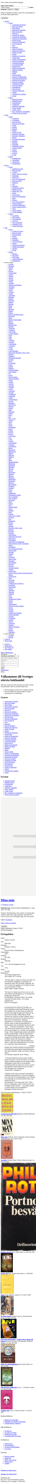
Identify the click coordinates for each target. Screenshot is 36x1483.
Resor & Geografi (17, 82)
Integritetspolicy (9, 1445)
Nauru (10, 490)
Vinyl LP (15, 221)
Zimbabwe (11, 632)
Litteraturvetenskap (18, 63)
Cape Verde (12, 332)
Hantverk (15, 47)
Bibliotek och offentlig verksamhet (15, 1421)
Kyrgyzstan (11, 436)
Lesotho (10, 441)
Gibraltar (11, 387)
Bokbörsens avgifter (11, 1434)
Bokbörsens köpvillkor (11, 1420)
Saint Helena (12, 535)
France (10, 375)
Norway (10, 271)
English (10, 637)
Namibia (11, 488)
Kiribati (10, 431)
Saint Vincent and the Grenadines (18, 543)
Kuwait (10, 434)
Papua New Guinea (14, 516)
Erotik (14, 125)
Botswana (11, 316)
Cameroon (11, 330)
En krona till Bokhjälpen (12, 1447)
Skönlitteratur (16, 87)
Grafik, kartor (16, 110)
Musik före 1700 (17, 191)
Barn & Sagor (16, 122)
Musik (14, 73)
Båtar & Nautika (17, 32)
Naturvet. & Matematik (19, 77)
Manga (14, 137)
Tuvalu (10, 608)
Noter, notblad (16, 108)
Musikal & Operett (18, 188)
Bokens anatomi (9, 1456)
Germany (11, 386)
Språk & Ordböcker (18, 91)
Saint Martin (12, 540)
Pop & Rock (16, 195)
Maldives (11, 457)
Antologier (15, 118)
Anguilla (11, 283)
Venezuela (11, 623)
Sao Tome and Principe (15, 549)
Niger (10, 502)
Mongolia (11, 477)
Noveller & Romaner (18, 139)
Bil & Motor (16, 28)
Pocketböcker (16, 103)
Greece (10, 389)
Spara (16, 9)
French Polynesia (13, 379)
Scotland (11, 552)
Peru (9, 519)
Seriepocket (15, 162)
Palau (10, 512)
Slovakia (11, 564)
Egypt (10, 361)
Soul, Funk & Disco (18, 202)
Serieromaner (16, 163)
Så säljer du (8, 1431)
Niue (9, 505)
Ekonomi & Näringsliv (19, 37)
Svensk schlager (17, 203)
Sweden (10, 264)
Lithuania (11, 445)
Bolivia (10, 313)
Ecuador (11, 360)
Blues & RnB (16, 170)
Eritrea (10, 365)
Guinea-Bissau (12, 399)
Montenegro (12, 479)
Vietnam (11, 625)
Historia (14, 129)
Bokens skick (9, 1461)
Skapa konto (8, 641)
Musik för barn (16, 189)
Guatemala (11, 396)
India (10, 410)
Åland (10, 269)
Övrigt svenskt (16, 210)
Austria (10, 294)
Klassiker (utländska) (18, 136)
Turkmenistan (12, 604)
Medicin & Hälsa (17, 70)
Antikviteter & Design (19, 25)
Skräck (14, 150)
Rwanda (11, 533)
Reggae (14, 200)
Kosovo (10, 432)
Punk (13, 198)
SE (6, 647)
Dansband (15, 176)
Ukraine (10, 611)
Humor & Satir (16, 132)
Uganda (10, 609)
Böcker (7, 21)
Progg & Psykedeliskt (18, 196)
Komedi (14, 238)
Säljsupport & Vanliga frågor (9, 1474)
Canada (10, 274)
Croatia (10, 347)
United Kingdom (13, 615)
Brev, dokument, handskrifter (21, 111)
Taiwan (10, 589)
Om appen (8, 1449)
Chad (10, 335)
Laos (9, 438)
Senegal (10, 554)
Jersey (10, 424)
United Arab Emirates (15, 613)
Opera (14, 193)
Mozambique (12, 484)
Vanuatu (10, 620)
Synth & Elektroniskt (18, 205)
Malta (10, 460)
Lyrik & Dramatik (17, 65)
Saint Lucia (11, 538)
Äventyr (14, 153)
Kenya (10, 429)
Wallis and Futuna (13, 627)
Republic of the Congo (15, 528)
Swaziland (11, 585)
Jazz (13, 184)
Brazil (10, 318)
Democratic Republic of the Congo (19, 353)
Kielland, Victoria (8, 905)
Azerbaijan (11, 295)
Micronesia (11, 472)
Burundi (10, 327)
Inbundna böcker (17, 99)
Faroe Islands (12, 372)
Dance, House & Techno (19, 174)
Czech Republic (13, 351)
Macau (10, 448)
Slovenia (11, 566)
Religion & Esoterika (18, 80)
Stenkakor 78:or (17, 224)
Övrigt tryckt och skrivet (19, 113)
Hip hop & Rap (17, 181)
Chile (10, 337)
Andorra (11, 280)
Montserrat (11, 481)
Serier (6, 115)
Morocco (11, 483)
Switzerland (12, 587)
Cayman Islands (13, 333)
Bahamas (11, 297)
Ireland (10, 413)
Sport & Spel (16, 89)
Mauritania (11, 465)
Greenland (11, 391)
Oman (10, 509)
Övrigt (14, 96)
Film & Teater (16, 40)
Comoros (11, 342)
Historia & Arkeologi (18, 51)
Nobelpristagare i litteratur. (13, 1423)
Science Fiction (17, 148)
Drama (14, 236)
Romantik (15, 144)
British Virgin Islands (14, 320)
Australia (11, 292)
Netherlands (12, 493)
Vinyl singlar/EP (17, 222)
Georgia (10, 384)
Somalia (10, 569)
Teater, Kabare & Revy (19, 207)
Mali (9, 458)
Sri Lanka (11, 580)
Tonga (10, 597)
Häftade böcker (17, 101)
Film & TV (15, 177)
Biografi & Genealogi (18, 30)
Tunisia (10, 601)
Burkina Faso (12, 325)
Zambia (10, 630)
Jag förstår (4, 18)
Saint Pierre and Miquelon (16, 542)
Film (6, 228)
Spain (10, 578)
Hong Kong (12, 405)
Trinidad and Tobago (14, 599)
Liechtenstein (12, 443)
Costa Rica (11, 346)
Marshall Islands (13, 462)
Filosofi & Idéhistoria (18, 42)
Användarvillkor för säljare (13, 1436)
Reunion (11, 530)
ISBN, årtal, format (10, 1460)
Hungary (11, 406)
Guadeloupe (12, 394)
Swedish (11, 635)
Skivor (7, 165)
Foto (13, 45)
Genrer (10, 23)
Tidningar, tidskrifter (18, 106)
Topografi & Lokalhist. (19, 94)
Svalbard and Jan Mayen (15, 583)
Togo (10, 595)
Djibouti (10, 354)
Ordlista (7, 1463)
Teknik (14, 92)
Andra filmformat (17, 259)
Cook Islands (12, 344)
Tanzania (11, 592)
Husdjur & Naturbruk (18, 56)
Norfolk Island (12, 507)
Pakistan (11, 510)
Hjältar (14, 130)
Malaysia (11, 455)
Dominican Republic (14, 358)
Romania (11, 531)
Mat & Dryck (16, 66)
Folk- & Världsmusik (18, 179)
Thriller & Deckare (18, 247)
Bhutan (10, 311)
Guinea (10, 398)
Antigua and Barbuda (15, 285)
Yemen (10, 628)
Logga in (7, 639)
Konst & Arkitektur (18, 61)
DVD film (15, 255)
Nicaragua (11, 500)
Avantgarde (15, 120)
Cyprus (10, 349)
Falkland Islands (13, 370)
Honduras (11, 403)
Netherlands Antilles (14, 495)
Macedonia (11, 450)
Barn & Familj (16, 233)
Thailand (11, 594)
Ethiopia (11, 368)
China (10, 339)
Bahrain (10, 299)
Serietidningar (16, 158)
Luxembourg (12, 446)
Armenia (11, 288)
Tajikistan (11, 590)
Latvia (10, 439)
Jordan (10, 425)
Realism (14, 141)
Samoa (10, 545)
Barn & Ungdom (17, 26)
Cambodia (11, 328)
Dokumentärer (16, 235)
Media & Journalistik (18, 68)
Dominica (11, 356)
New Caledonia (13, 497)
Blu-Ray (14, 254)
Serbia (10, 556)
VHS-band (15, 257)
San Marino (12, 547)
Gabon (10, 380)
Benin (10, 307)
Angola (10, 281)
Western (14, 151)
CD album (15, 215)
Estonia (10, 366)
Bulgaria (11, 323)
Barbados (11, 301)
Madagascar (12, 451)
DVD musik (16, 217)
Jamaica (10, 420)
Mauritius (11, 467)
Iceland (10, 408)
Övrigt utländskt (17, 212)
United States (12, 273)
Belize (10, 306)
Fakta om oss (9, 1443)
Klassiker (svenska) (18, 134)
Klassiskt (15, 186)
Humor (14, 54)
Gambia (10, 382)
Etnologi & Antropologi (19, 39)
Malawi (10, 453)
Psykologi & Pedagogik (19, 78)
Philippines (11, 521)
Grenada (11, 392)
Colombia (11, 340)
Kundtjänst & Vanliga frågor (8, 1470)
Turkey (10, 602)
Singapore (11, 561)
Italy (9, 417)
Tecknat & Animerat (18, 245)
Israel (10, 415)
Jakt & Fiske (16, 58)
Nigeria (10, 504)
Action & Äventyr (17, 231)
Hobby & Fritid (17, 52)
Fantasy (14, 127)
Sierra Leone (12, 559)
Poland (10, 524)
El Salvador (12, 363)
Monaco (10, 476)
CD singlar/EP (16, 219)
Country (14, 172)
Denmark (11, 266)
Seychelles (11, 557)
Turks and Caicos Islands (16, 606)
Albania (10, 276)
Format (10, 98)
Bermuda (11, 309)
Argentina (11, 287)
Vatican (10, 622)
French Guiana (12, 377)
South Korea (12, 576)
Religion (14, 143)
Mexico (10, 471)
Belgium (11, 304)
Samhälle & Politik (18, 84)
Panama (10, 514)
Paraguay (11, 517)
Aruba (10, 290)
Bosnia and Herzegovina (15, 314)
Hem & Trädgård (17, 49)
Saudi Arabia (12, 550)
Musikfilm (15, 240)
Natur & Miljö (16, 75)
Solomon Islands (13, 568)
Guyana (10, 401)
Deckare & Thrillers (18, 35)
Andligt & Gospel (17, 169)
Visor (14, 209)
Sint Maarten (12, 563)
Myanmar (11, 486)
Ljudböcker (15, 104)
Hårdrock (15, 183)
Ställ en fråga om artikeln (8, 923)
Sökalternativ (5, 670)
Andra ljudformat (17, 226)
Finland (10, 268)
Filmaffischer (16, 261)
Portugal (11, 526)
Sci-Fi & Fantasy (17, 85)
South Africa (12, 571)
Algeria (10, 278)
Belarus (10, 302)
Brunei (10, 321)
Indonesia (11, 412)
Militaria (14, 71)
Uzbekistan (11, 618)
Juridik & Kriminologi (19, 59)
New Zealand (12, 498)
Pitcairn (10, 523)
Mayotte (10, 469)
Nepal (10, 491)
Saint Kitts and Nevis (14, 536)
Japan (10, 422)
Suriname (11, 582)
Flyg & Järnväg (17, 44)
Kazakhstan (12, 427)
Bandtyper (8, 1458)
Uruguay (11, 616)
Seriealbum (15, 160)
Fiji (9, 373)
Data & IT (15, 33)
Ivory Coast (12, 419)
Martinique (11, 464)
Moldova (11, 474)
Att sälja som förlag (10, 1432)
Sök (3, 668)
